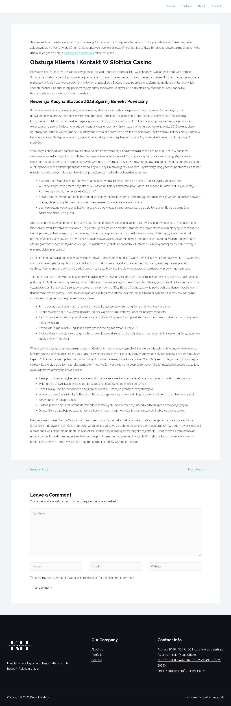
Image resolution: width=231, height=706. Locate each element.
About (201, 6)
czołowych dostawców (79, 53)
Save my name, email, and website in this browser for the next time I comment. (85, 578)
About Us (97, 649)
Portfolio (186, 6)
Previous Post (36, 469)
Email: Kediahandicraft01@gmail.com (181, 671)
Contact (216, 6)
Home (171, 6)
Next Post (197, 469)
